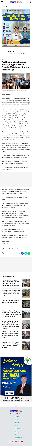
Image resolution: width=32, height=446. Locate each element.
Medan (4, 60)
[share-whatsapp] (28, 253)
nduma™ (20, 413)
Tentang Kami (16, 417)
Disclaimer (16, 438)
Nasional (17, 6)
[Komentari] (3, 253)
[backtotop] (16, 406)
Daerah (11, 6)
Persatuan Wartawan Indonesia (18, 249)
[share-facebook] (22, 253)
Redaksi (16, 428)
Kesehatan (25, 6)
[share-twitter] (25, 253)
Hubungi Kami (16, 423)
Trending (4, 6)
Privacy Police (16, 432)
